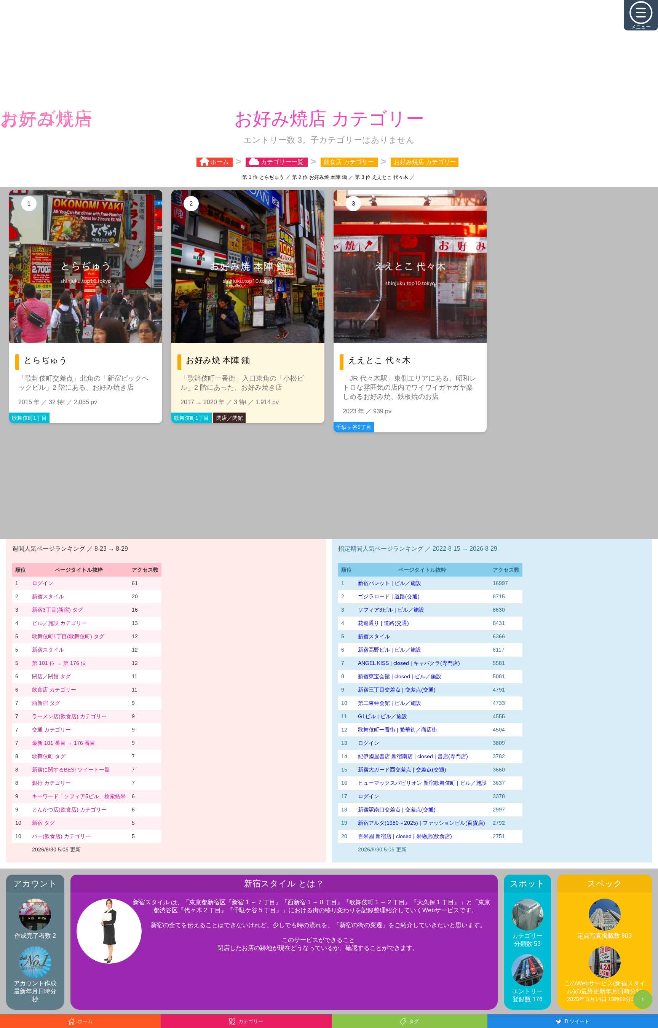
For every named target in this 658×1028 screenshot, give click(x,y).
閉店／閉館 (229, 417)
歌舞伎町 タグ (48, 755)
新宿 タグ (43, 822)
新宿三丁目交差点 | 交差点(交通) (397, 689)
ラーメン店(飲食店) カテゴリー (69, 715)
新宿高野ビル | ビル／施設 (389, 649)
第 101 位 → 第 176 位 (59, 662)
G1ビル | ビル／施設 (382, 715)
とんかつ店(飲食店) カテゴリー (69, 809)
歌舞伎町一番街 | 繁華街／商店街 (397, 729)
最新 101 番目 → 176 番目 (63, 742)
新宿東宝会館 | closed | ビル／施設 (399, 676)
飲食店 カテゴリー (54, 689)
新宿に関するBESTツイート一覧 (71, 769)
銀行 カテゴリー (51, 782)
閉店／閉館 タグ (51, 676)
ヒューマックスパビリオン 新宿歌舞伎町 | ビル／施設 (422, 782)
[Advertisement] (329, 53)
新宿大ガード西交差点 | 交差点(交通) (402, 769)
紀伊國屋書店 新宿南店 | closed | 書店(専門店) (413, 755)
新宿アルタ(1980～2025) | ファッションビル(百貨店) (421, 822)
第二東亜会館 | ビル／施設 (389, 702)
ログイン (42, 582)
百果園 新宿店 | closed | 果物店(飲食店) (405, 835)
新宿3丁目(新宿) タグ (57, 609)
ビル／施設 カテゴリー (59, 622)
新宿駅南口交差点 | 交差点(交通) (397, 809)
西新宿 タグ (46, 702)
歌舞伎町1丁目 (29, 417)
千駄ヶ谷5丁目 (353, 426)
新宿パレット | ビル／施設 (389, 582)
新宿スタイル (48, 596)
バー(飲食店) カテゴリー (61, 835)
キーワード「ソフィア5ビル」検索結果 (79, 795)
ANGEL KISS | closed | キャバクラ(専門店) (409, 662)
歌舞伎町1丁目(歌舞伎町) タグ (68, 636)
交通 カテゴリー (51, 729)
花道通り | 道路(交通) (383, 622)
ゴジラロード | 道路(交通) (389, 596)
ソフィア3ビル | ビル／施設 (391, 609)
